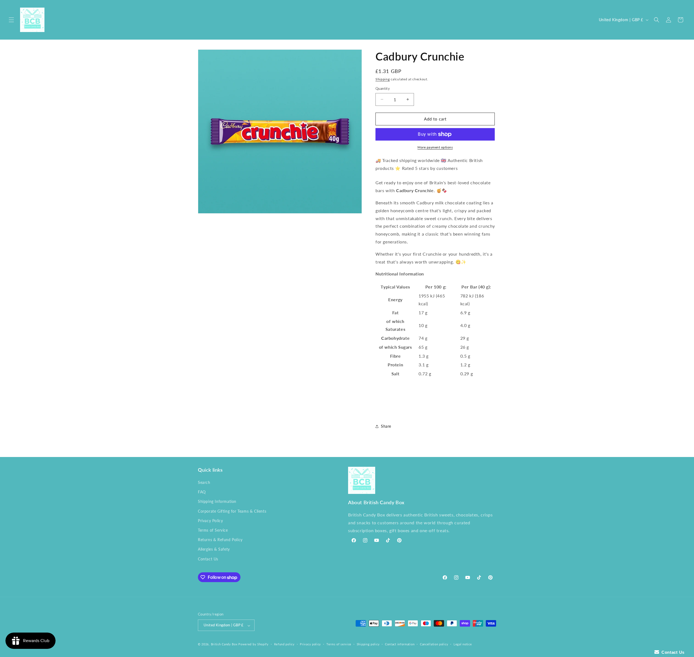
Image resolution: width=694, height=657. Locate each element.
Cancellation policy (434, 644)
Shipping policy (368, 644)
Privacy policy (310, 644)
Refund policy (284, 644)
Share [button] (386, 426)
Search (204, 482)
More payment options (435, 147)
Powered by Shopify (253, 644)
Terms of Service (213, 530)
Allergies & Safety (214, 549)
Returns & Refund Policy (220, 540)
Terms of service (338, 644)
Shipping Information (217, 501)
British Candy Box (224, 644)
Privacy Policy (210, 520)
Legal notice (463, 644)
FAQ (202, 492)
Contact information (400, 644)
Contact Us (208, 559)
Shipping (382, 79)
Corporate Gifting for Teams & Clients (232, 511)
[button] (11, 20)
